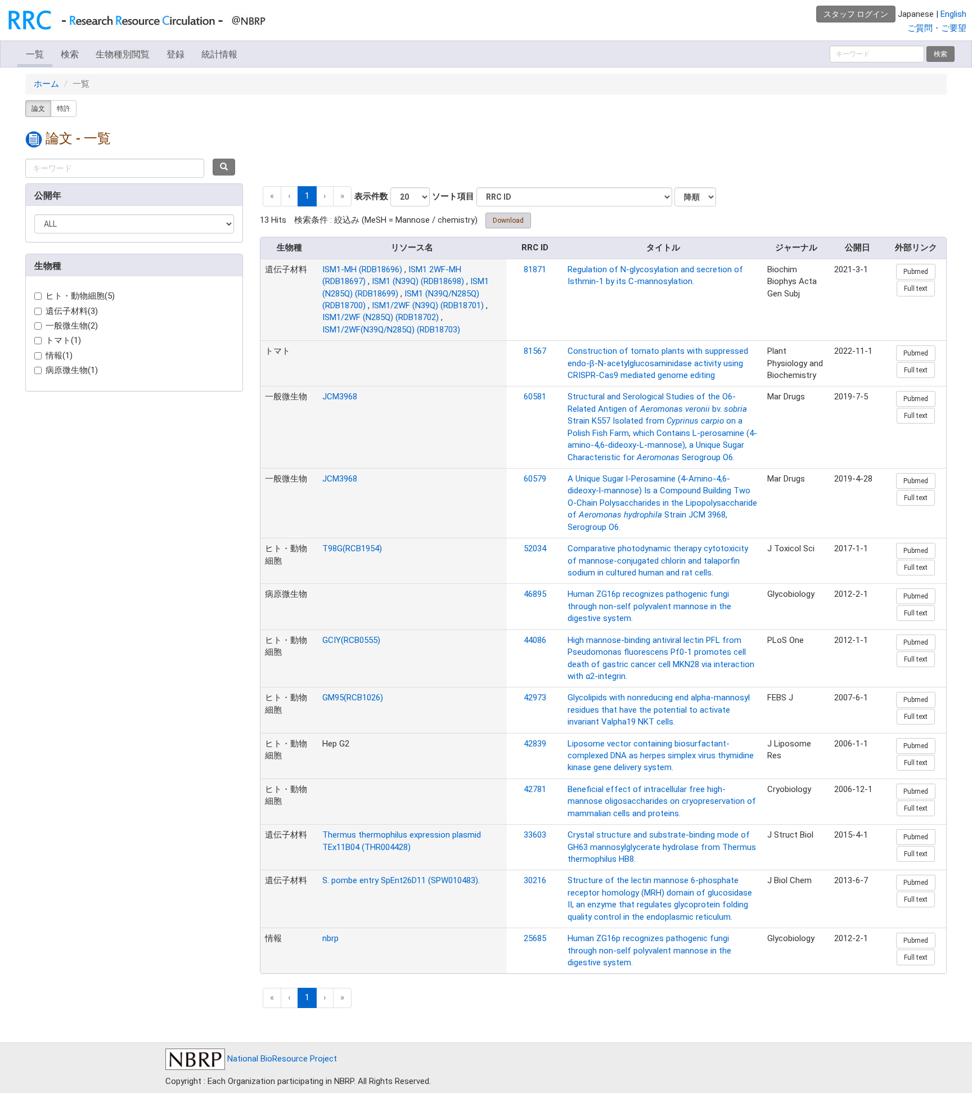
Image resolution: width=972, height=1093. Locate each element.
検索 (70, 54)
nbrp (330, 938)
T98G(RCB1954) (352, 548)
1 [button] (307, 196)
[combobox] (114, 168)
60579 (535, 479)
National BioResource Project (281, 1059)
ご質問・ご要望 (936, 28)
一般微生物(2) (72, 326)
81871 (535, 269)
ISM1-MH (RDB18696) (362, 269)
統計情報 (219, 54)
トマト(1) (63, 340)
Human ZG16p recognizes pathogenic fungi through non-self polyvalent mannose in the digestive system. (649, 606)
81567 (535, 351)
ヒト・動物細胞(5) (80, 296)
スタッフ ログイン (856, 14)
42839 (535, 744)
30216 (535, 880)
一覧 (35, 54)
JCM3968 (339, 397)
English (953, 14)
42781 (535, 789)
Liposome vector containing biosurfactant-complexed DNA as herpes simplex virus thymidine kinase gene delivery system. (661, 756)
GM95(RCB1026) (352, 697)
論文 (38, 109)
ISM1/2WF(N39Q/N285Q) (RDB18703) (391, 330)
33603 (535, 835)
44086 (535, 640)
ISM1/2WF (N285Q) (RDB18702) (380, 317)
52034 (535, 548)
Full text (916, 289)
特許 (63, 109)
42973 (535, 697)
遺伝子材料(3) (72, 311)
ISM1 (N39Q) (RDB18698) (418, 281)
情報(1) (59, 355)
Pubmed (915, 272)
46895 (535, 594)
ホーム (46, 84)
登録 (175, 54)
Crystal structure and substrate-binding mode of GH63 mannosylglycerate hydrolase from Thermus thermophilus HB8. (662, 847)
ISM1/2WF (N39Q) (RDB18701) (428, 305)
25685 (535, 938)
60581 (535, 397)
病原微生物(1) (72, 370)
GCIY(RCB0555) (351, 640)
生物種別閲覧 (123, 54)
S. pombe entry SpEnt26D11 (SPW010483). (401, 880)
